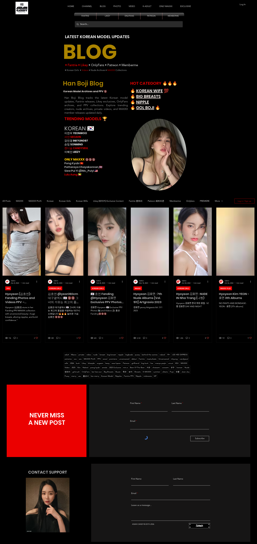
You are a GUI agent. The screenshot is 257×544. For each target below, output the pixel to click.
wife (66, 363)
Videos (85, 70)
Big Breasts (108, 372)
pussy (137, 354)
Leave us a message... (141, 505)
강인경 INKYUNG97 (76, 141)
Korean (50, 201)
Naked (85, 367)
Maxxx (73, 354)
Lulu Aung (71, 174)
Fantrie (72, 65)
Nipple (138, 376)
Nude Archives (98, 70)
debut (134, 359)
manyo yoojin (160, 363)
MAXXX (111, 70)
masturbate (151, 359)
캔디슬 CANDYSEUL (76, 148)
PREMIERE (204, 201)
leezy (107, 363)
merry (73, 376)
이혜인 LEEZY (72, 152)
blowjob (91, 363)
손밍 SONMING (73, 144)
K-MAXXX (147, 372)
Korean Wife (82, 201)
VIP (155, 376)
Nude (187, 367)
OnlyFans (97, 65)
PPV (8, 288)
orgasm (100, 363)
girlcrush (76, 372)
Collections (121, 70)
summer (156, 372)
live (151, 363)
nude (95, 354)
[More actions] (37, 281)
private (81, 354)
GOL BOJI (145, 108)
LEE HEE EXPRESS (180, 354)
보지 (130, 372)
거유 (148, 367)
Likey (84, 65)
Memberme (130, 65)
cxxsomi (165, 367)
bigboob (129, 354)
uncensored (124, 359)
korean (179, 367)
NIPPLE (142, 102)
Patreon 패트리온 (156, 201)
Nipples (118, 376)
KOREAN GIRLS (55, 288)
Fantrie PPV (129, 376)
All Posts (6, 201)
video (88, 354)
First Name (135, 403)
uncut (170, 363)
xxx (75, 359)
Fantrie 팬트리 (135, 201)
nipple (120, 354)
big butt (144, 363)
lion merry (95, 376)
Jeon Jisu (186, 372)
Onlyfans (190, 201)
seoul (105, 359)
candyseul (184, 359)
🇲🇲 (79, 174)
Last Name (177, 403)
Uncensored (164, 359)
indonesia (148, 376)
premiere (113, 359)
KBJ (177, 363)
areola (104, 367)
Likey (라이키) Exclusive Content (108, 201)
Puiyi (172, 372)
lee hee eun (97, 372)
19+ (168, 354)
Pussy (67, 376)
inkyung (174, 359)
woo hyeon (116, 363)
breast (102, 354)
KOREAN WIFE (149, 91)
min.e (125, 367)
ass (79, 376)
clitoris (165, 372)
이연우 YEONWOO (75, 133)
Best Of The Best (137, 367)
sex (80, 359)
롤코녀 (86, 376)
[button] (147, 5)
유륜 (177, 372)
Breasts (138, 372)
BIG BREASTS (148, 96)
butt (78, 363)
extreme (68, 359)
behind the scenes (150, 354)
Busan (118, 372)
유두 (173, 367)
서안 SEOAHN (72, 137)
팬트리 (67, 372)
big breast (111, 354)
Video (67, 367)
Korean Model (107, 376)
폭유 (124, 372)
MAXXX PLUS (35, 201)
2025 (73, 367)
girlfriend (135, 363)
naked (162, 354)
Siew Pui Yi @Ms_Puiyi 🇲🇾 (81, 171)
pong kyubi (95, 367)
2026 (72, 363)
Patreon (112, 65)
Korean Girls (73, 70)
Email (132, 421)
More (217, 201)
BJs (79, 367)
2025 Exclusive (115, 367)
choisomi (156, 367)
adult (67, 354)
